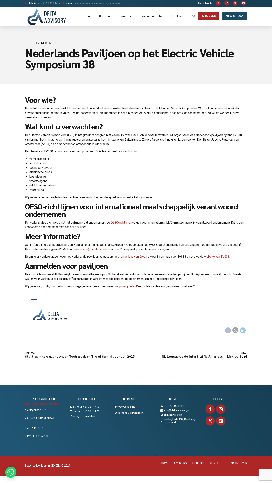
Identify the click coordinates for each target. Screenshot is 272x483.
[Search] (193, 15)
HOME (165, 463)
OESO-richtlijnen (121, 222)
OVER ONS (180, 463)
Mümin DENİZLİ (50, 465)
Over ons (105, 16)
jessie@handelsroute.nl (95, 249)
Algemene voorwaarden (129, 412)
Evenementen (46, 43)
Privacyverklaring (125, 406)
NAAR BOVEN (239, 463)
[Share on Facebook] (228, 330)
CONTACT (216, 463)
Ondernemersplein (151, 16)
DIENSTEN (198, 463)
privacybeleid (128, 286)
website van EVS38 (216, 256)
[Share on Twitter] (235, 330)
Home (87, 16)
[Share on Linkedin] (243, 330)
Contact (177, 16)
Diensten (125, 16)
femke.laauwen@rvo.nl (133, 256)
